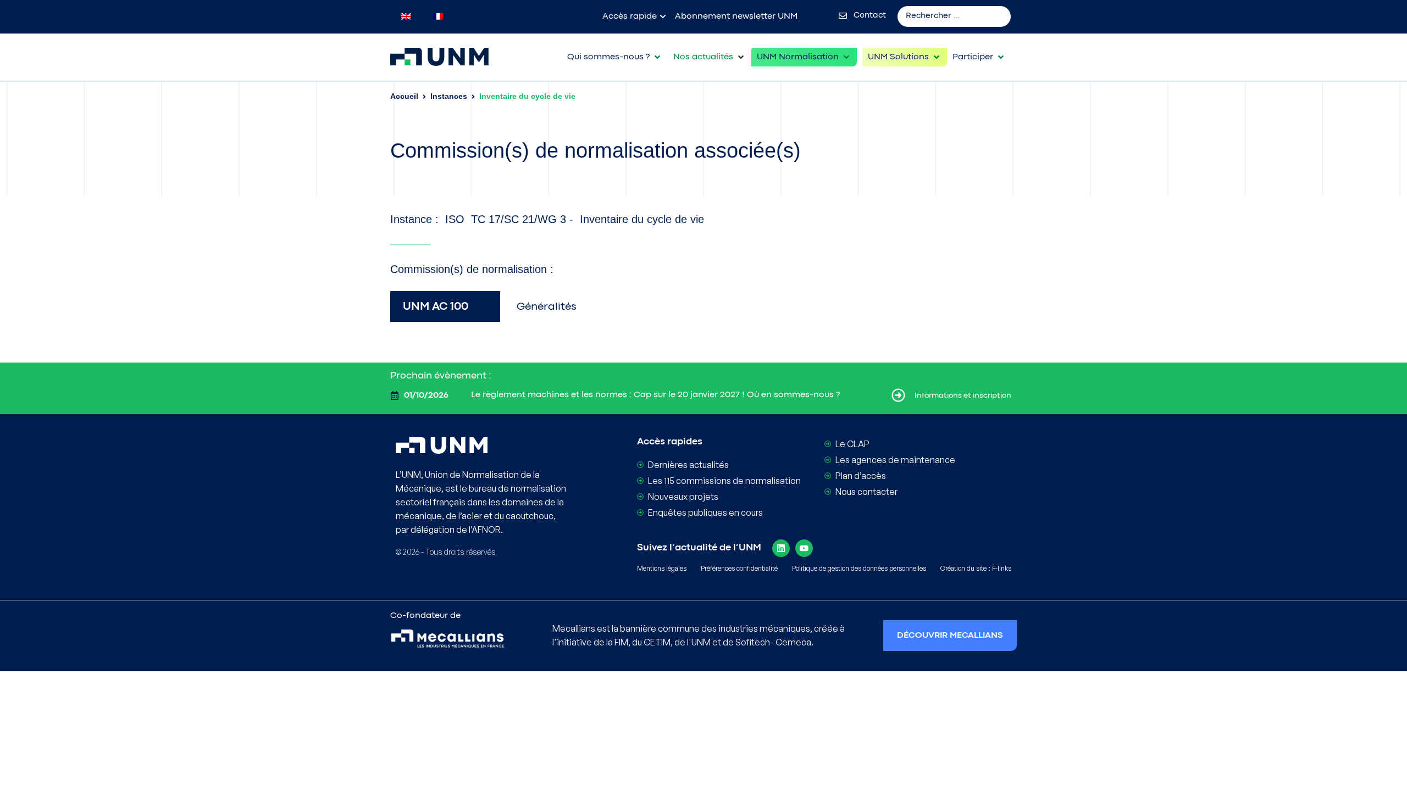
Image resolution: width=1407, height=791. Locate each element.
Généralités (547, 306)
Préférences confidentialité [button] (739, 568)
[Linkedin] (781, 548)
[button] (615, 57)
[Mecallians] (447, 640)
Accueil (404, 96)
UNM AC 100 (435, 307)
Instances (448, 96)
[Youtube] (804, 548)
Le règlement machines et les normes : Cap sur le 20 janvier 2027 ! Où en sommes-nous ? (655, 395)
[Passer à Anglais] (406, 16)
